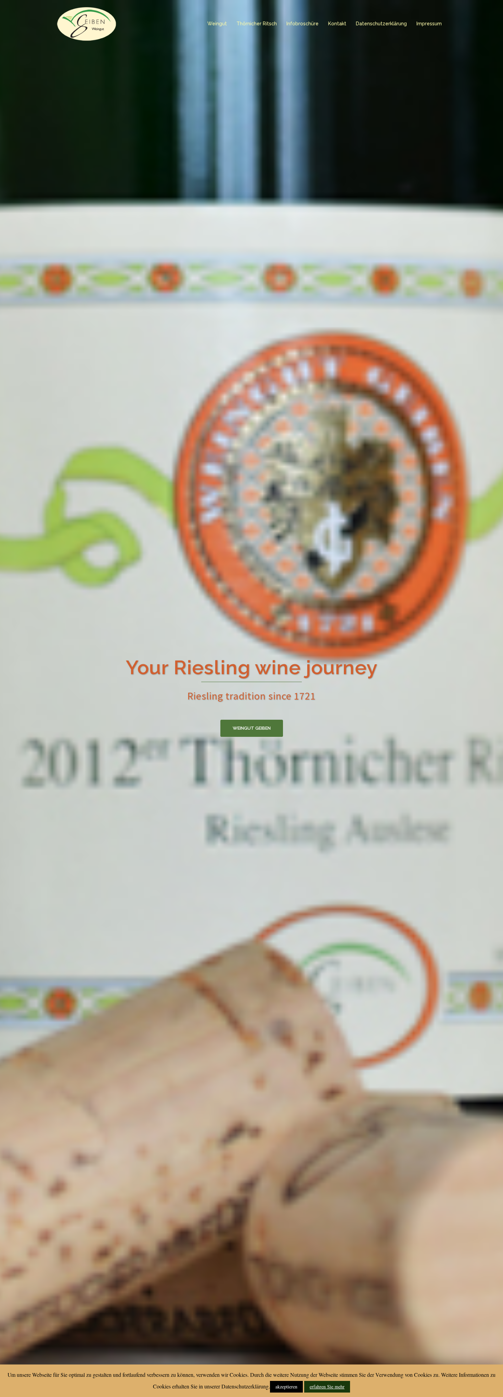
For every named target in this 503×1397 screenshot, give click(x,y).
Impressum (429, 23)
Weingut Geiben (252, 728)
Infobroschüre (302, 23)
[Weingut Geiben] (86, 23)
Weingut (217, 23)
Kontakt (337, 23)
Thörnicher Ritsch (256, 23)
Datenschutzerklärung (381, 23)
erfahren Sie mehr (327, 1386)
